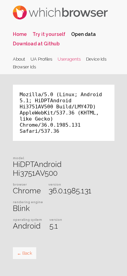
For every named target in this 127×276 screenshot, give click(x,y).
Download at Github (36, 43)
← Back (24, 253)
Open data (83, 34)
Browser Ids (24, 66)
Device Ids (96, 59)
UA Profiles (41, 59)
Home (20, 34)
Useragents (69, 59)
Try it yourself (49, 34)
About (19, 59)
